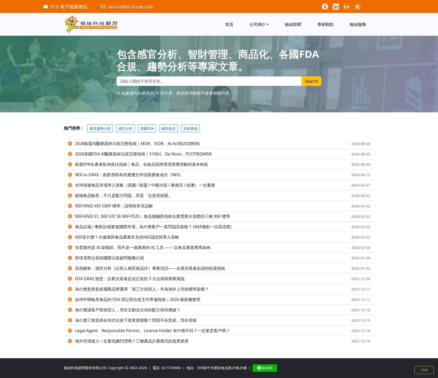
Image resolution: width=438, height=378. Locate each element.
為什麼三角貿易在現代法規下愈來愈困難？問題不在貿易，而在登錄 (136, 320)
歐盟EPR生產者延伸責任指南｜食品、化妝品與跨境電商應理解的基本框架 (141, 164)
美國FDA (147, 128)
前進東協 (190, 128)
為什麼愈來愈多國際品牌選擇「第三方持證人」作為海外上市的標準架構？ (142, 289)
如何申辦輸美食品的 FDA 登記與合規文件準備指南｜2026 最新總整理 (137, 299)
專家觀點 (325, 24)
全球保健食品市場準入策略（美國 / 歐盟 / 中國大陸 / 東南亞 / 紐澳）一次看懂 (145, 185)
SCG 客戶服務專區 (69, 7)
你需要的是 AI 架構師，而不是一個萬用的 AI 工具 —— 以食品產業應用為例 (142, 247)
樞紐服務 (358, 24)
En (346, 7)
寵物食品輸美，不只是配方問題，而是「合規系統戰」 (123, 195)
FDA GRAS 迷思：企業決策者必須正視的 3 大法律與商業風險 (130, 278)
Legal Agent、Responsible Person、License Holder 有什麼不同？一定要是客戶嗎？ (152, 330)
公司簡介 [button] (257, 24)
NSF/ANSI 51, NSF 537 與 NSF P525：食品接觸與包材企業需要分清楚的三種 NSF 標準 (152, 216)
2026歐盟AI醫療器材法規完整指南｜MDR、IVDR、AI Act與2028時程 (137, 143)
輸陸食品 (168, 128)
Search (311, 81)
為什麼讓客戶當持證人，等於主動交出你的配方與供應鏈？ (127, 310)
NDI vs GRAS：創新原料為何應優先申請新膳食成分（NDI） (129, 174)
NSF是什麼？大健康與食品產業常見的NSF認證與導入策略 (127, 237)
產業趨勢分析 (100, 128)
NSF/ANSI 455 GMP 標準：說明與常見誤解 (114, 206)
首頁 (229, 24)
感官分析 (125, 128)
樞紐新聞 (293, 24)
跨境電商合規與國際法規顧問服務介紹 (109, 258)
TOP (424, 370)
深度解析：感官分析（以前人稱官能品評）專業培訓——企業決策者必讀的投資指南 (150, 268)
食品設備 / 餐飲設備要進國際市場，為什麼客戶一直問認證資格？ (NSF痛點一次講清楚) (153, 226)
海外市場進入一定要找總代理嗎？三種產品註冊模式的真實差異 (132, 341)
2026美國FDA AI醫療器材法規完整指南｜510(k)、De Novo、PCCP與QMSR (143, 154)
